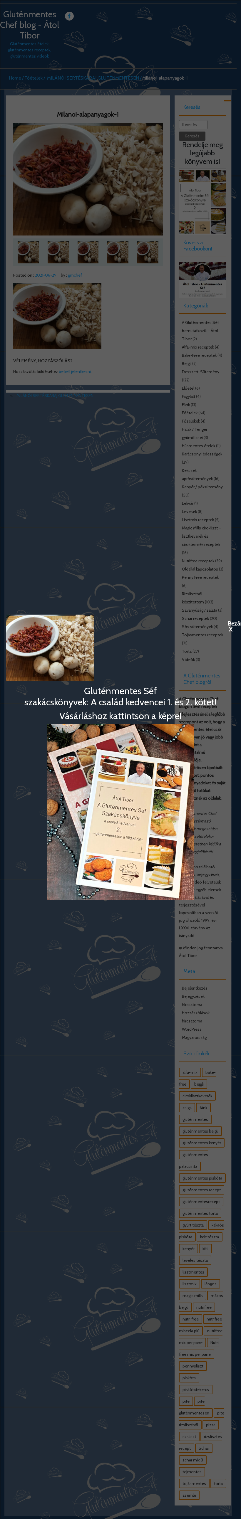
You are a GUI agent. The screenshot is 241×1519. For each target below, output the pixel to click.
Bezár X (231, 623)
